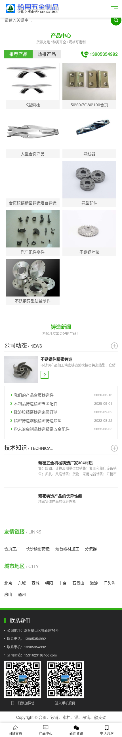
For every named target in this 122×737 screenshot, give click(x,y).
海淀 (94, 583)
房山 (8, 594)
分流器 (91, 548)
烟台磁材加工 (67, 548)
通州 (22, 594)
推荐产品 (18, 54)
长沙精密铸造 (38, 548)
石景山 (78, 583)
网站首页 (15, 733)
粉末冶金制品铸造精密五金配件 (42, 429)
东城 (22, 583)
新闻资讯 (76, 733)
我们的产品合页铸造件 (34, 395)
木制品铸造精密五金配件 (36, 403)
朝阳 (49, 583)
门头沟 (109, 583)
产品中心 (45, 733)
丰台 (63, 583)
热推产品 (47, 54)
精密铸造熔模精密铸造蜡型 (38, 420)
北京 (8, 583)
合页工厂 (12, 548)
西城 (35, 583)
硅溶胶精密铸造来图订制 (36, 412)
